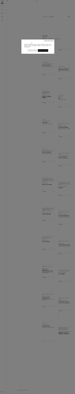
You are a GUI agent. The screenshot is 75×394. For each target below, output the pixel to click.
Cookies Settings (32, 50)
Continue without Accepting (49, 40)
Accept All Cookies (43, 50)
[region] (37, 46)
